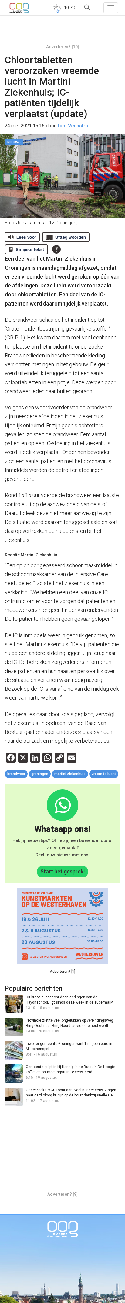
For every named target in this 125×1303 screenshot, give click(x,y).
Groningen (39, 774)
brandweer (16, 774)
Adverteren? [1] (62, 971)
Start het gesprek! (62, 871)
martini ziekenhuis (70, 774)
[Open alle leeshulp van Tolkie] (56, 249)
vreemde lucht (104, 774)
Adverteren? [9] (62, 1194)
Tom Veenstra (72, 126)
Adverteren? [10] (62, 46)
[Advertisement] (62, 32)
